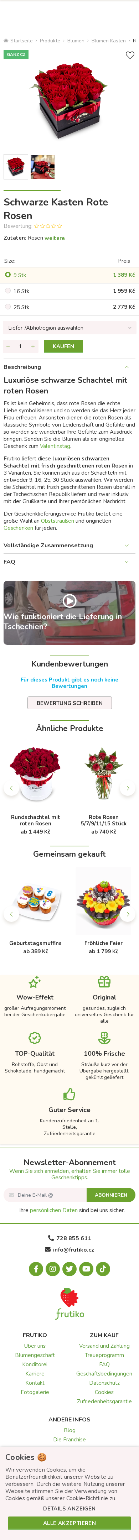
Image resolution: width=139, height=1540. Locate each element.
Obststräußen (57, 520)
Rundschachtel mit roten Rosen (35, 820)
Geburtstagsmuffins (35, 943)
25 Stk (21, 307)
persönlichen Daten (54, 1210)
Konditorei (34, 1364)
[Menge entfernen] (8, 346)
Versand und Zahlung (104, 1346)
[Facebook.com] (36, 1269)
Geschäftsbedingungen (104, 1373)
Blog (70, 1430)
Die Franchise (69, 1439)
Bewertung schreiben (70, 703)
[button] (69, 1509)
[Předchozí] (11, 788)
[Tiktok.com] (103, 1269)
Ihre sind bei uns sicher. (72, 1210)
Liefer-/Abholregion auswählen (45, 328)
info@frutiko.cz (73, 1250)
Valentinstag (55, 446)
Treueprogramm (104, 1355)
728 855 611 (73, 1238)
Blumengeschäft (35, 1355)
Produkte (50, 40)
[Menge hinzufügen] (33, 346)
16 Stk (21, 291)
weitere (55, 238)
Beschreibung (22, 367)
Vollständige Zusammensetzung (48, 545)
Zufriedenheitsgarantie (104, 1401)
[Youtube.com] (86, 1269)
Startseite (21, 40)
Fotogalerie (35, 1392)
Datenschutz (104, 1383)
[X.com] (69, 1269)
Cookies (104, 1392)
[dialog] (69, 1493)
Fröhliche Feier (103, 943)
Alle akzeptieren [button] (69, 1523)
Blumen (75, 40)
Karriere (35, 1373)
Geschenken (18, 528)
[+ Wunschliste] (130, 55)
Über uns (35, 1346)
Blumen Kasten (109, 40)
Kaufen (63, 346)
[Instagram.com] (53, 1269)
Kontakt (35, 1383)
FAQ (9, 562)
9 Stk (20, 275)
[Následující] (127, 788)
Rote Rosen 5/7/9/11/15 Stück (104, 820)
